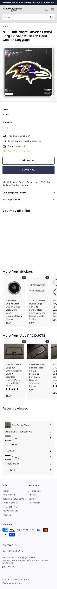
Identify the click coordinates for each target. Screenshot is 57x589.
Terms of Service (10, 507)
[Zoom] (52, 97)
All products (34, 491)
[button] (12, 389)
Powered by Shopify (12, 583)
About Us (33, 495)
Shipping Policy (10, 503)
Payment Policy (10, 511)
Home (5, 26)
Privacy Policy (9, 495)
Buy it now (28, 169)
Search (5, 491)
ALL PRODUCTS (32, 335)
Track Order (34, 503)
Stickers (26, 271)
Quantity (7, 122)
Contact (32, 499)
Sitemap (6, 515)
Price (5, 109)
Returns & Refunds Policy (14, 499)
